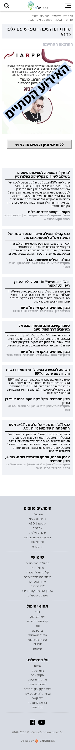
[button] (7, 5)
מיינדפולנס (37, 542)
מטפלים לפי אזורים (38, 563)
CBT (37, 612)
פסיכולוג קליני (37, 519)
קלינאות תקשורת (37, 621)
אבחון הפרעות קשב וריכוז (37, 591)
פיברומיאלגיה (37, 533)
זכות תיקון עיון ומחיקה (37, 689)
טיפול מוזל (37, 568)
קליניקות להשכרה (37, 572)
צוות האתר (37, 670)
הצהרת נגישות (37, 684)
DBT (38, 626)
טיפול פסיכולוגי (37, 640)
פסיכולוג (37, 514)
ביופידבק (37, 630)
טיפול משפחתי (37, 635)
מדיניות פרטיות (37, 680)
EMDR (37, 644)
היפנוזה (37, 649)
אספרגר (37, 528)
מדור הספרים (37, 581)
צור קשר (37, 698)
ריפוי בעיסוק (37, 617)
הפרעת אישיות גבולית (37, 537)
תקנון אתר (37, 675)
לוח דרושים (37, 586)
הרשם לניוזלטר (37, 703)
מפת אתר (37, 707)
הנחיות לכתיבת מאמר (37, 693)
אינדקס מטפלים (38, 595)
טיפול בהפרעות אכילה (37, 577)
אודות (37, 666)
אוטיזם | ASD (37, 523)
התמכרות (37, 546)
